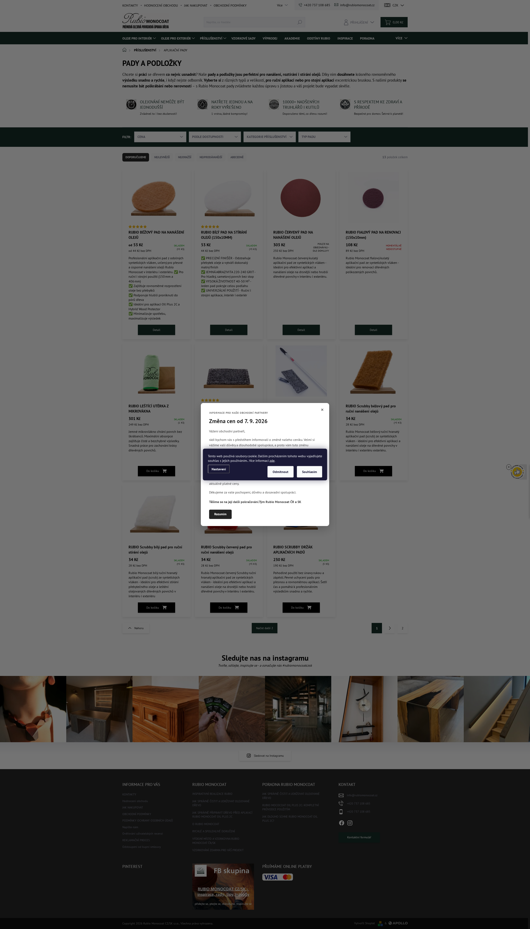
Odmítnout (280, 472)
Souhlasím (309, 472)
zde (272, 460)
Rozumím (220, 514)
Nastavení (219, 469)
